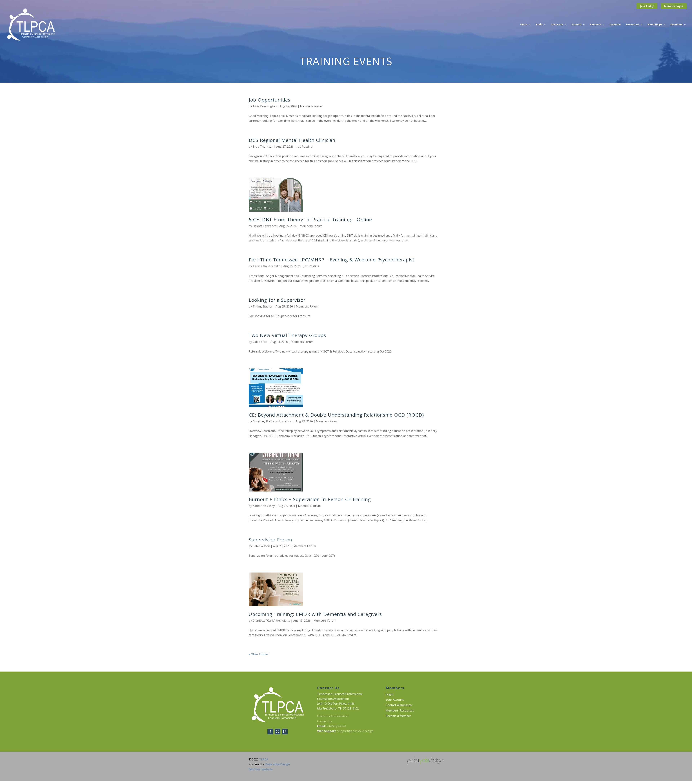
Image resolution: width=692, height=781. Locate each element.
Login (679, 6)
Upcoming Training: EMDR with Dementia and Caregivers (315, 614)
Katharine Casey (264, 506)
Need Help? (654, 24)
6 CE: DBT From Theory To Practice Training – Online (310, 219)
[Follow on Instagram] (285, 731)
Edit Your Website (261, 769)
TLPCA (263, 759)
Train (539, 24)
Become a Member (398, 716)
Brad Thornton (263, 147)
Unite (523, 24)
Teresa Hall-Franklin (266, 266)
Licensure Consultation (333, 716)
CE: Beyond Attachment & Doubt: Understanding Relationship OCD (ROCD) (336, 415)
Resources (632, 24)
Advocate (557, 24)
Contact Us (324, 721)
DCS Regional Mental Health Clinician (292, 140)
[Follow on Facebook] (270, 731)
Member (670, 6)
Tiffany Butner (262, 306)
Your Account (395, 700)
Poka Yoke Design (277, 764)
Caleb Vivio (260, 342)
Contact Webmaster (399, 705)
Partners (595, 24)
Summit (576, 24)
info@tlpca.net (336, 726)
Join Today (647, 6)
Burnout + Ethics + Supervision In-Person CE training (310, 499)
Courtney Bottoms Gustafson (272, 421)
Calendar (615, 24)
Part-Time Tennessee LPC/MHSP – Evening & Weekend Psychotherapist (331, 259)
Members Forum (311, 106)
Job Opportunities (269, 99)
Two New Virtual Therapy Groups (287, 335)
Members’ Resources (400, 710)
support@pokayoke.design (355, 731)
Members (676, 24)
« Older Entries (259, 654)
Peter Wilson (261, 546)
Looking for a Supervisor (277, 300)
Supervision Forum (270, 539)
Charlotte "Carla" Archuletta (271, 621)
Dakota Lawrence (264, 226)
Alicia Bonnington (265, 106)
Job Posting (304, 147)
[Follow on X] (277, 731)
